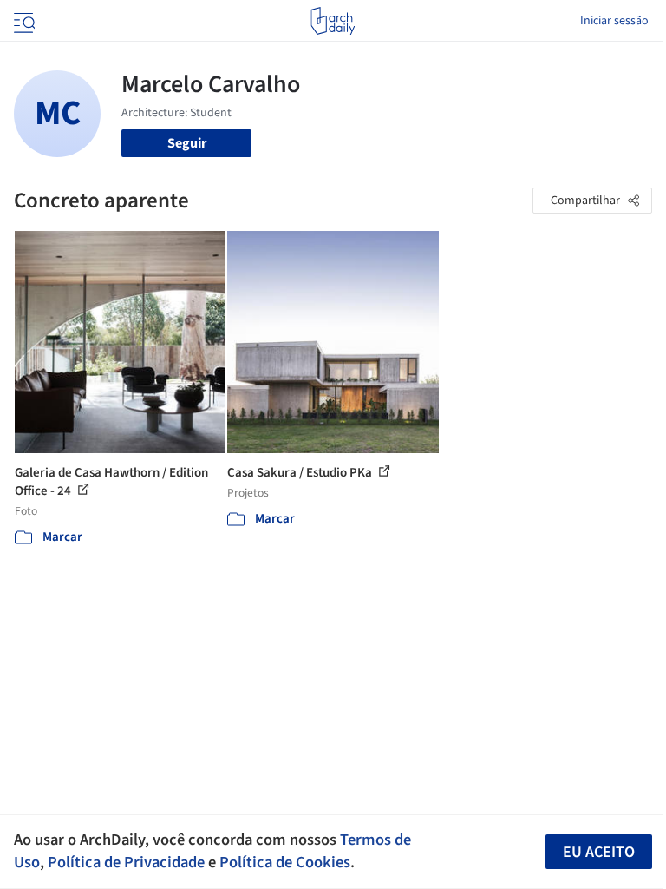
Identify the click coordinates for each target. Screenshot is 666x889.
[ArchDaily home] (332, 21)
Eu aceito (599, 852)
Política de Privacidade (126, 862)
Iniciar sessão (614, 21)
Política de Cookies (284, 862)
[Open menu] (22, 21)
